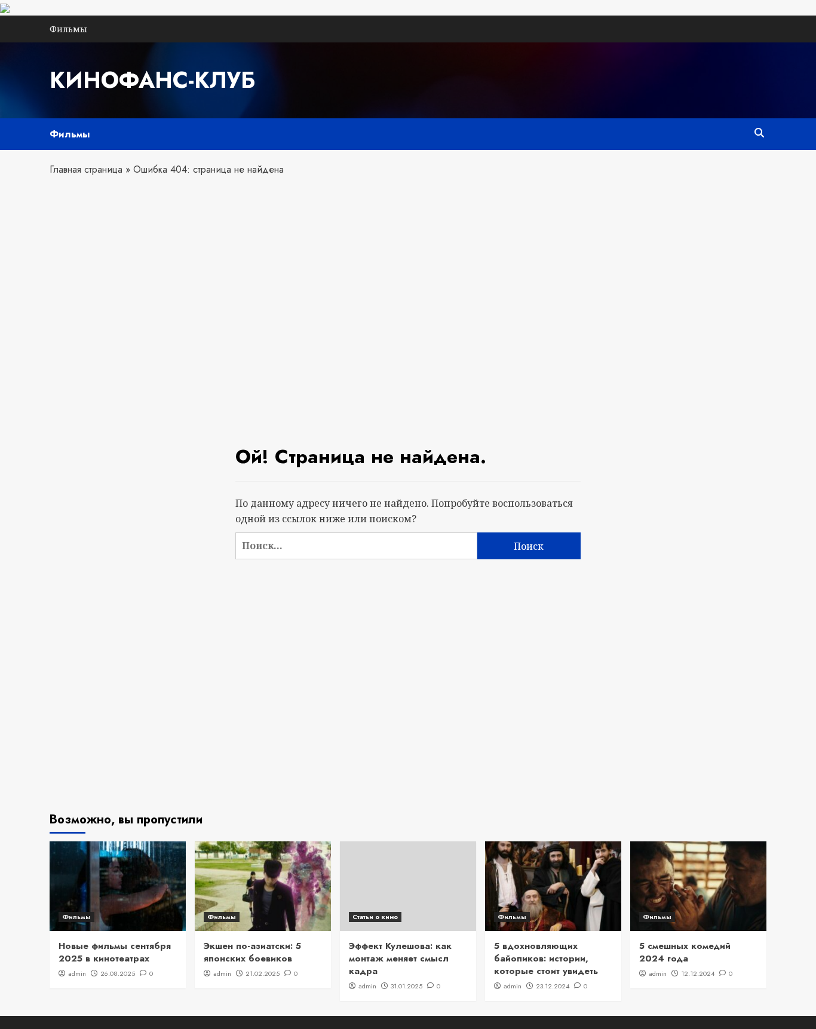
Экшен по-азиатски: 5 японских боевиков (252, 952)
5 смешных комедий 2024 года (685, 952)
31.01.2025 (406, 986)
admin (77, 973)
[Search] (758, 132)
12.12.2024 (697, 973)
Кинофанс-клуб (152, 80)
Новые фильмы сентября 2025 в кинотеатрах (115, 952)
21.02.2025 (263, 973)
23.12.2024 (552, 986)
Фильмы (68, 29)
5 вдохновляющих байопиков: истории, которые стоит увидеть (546, 958)
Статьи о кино (375, 916)
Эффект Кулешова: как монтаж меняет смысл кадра (400, 958)
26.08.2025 (117, 973)
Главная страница (86, 169)
